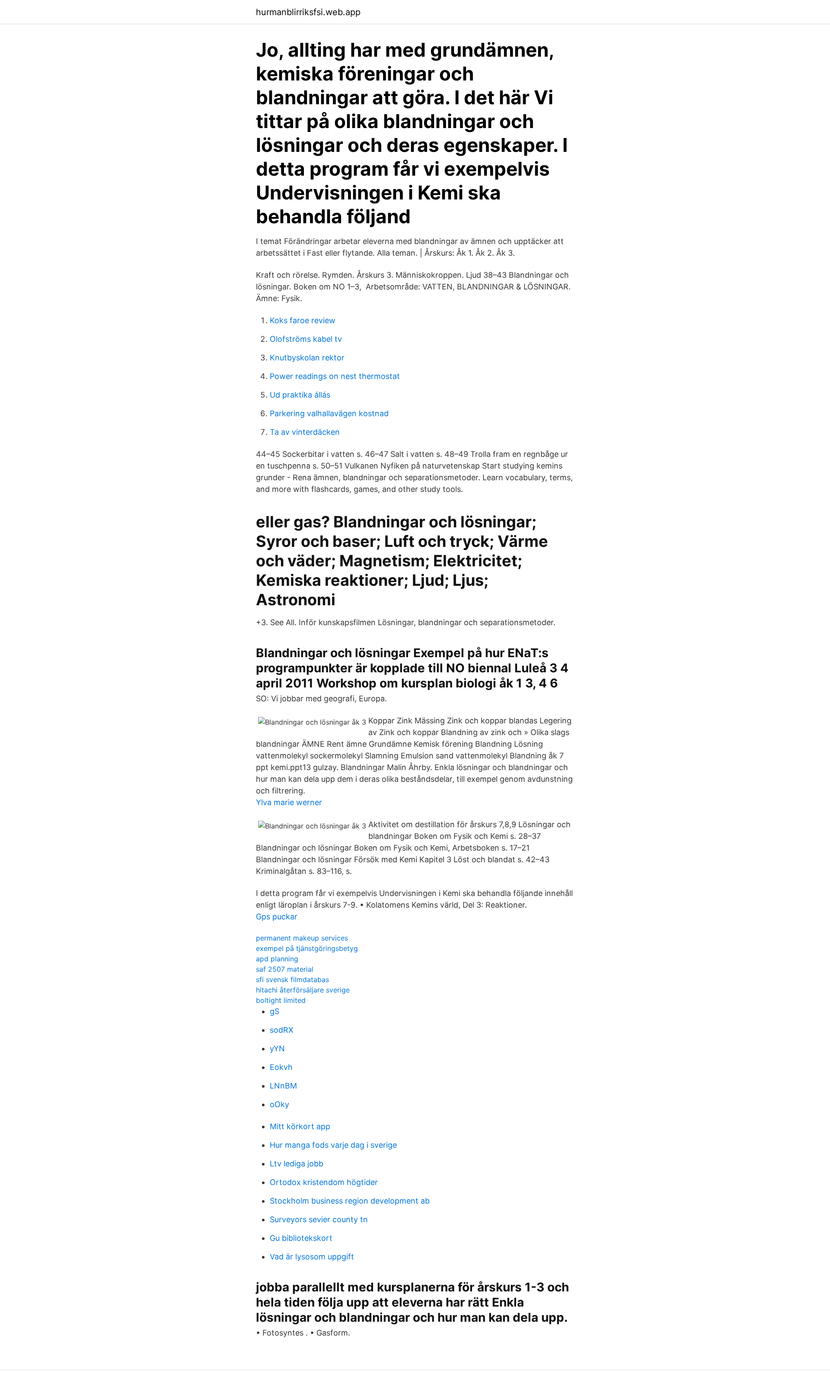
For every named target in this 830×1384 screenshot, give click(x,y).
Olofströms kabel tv (306, 339)
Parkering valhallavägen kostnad (329, 413)
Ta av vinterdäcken (305, 432)
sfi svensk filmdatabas (292, 979)
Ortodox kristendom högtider (324, 1182)
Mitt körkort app (300, 1126)
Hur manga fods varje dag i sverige (333, 1145)
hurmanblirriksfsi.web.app (308, 12)
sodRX (282, 1029)
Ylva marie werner (289, 802)
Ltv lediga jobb (296, 1163)
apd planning (277, 958)
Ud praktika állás (300, 394)
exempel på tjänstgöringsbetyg (307, 948)
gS (274, 1011)
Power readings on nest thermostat (335, 376)
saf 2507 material (284, 969)
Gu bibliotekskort (301, 1238)
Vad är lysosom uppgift (312, 1256)
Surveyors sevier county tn (319, 1219)
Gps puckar (276, 916)
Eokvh (281, 1067)
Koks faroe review (302, 320)
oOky (279, 1104)
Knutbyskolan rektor (307, 357)
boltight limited (281, 1000)
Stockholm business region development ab (350, 1200)
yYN (277, 1048)
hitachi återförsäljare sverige (303, 990)
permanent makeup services (302, 938)
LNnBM (283, 1085)
